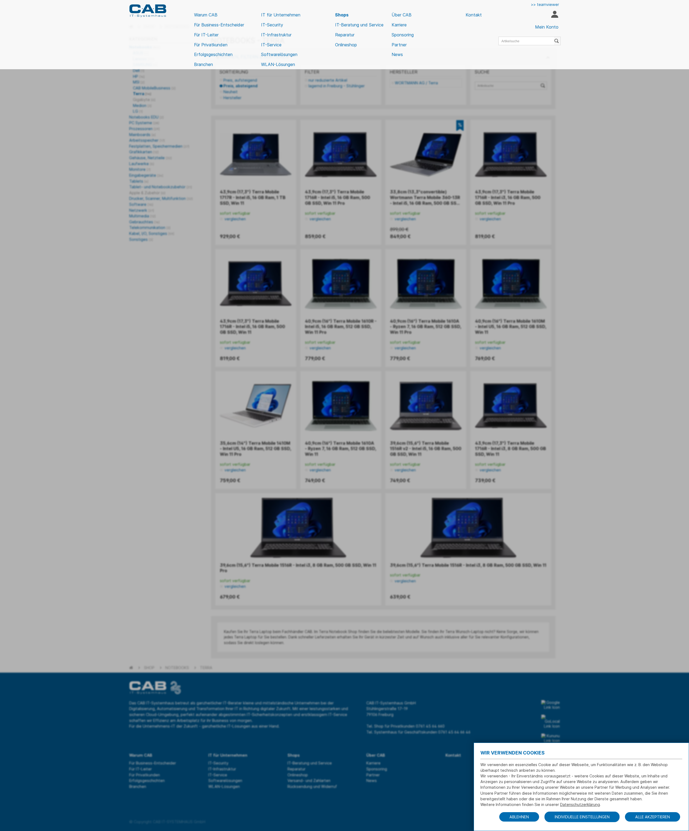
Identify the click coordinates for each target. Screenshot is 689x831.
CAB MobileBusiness (154, 88)
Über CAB (402, 15)
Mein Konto (546, 27)
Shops (342, 15)
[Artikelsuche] (557, 41)
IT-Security (272, 24)
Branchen (203, 64)
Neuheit (230, 91)
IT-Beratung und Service (359, 24)
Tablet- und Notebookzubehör (160, 187)
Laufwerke (141, 163)
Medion (142, 105)
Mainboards (142, 134)
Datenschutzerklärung (580, 804)
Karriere (399, 24)
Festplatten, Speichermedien (159, 146)
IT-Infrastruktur (276, 34)
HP (139, 76)
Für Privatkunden (210, 44)
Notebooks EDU (146, 117)
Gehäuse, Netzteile (150, 157)
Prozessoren (144, 128)
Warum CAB (205, 15)
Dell (138, 70)
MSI (139, 82)
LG (138, 111)
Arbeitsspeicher (147, 140)
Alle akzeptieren (652, 817)
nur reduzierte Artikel (327, 80)
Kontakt (474, 15)
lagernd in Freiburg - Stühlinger (336, 86)
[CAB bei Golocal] (550, 722)
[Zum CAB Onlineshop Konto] (554, 15)
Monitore (139, 169)
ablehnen (519, 817)
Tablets (138, 181)
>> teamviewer (545, 4)
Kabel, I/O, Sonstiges (151, 233)
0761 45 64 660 (430, 726)
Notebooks (177, 667)
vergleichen (234, 219)
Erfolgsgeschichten (213, 54)
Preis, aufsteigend (240, 80)
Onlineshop (346, 44)
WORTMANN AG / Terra (416, 83)
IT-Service (271, 44)
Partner (399, 44)
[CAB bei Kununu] (550, 738)
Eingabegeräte (146, 175)
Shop (149, 667)
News (397, 54)
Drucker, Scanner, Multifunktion (161, 198)
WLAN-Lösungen (278, 64)
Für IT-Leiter (206, 34)
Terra (142, 93)
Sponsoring (403, 34)
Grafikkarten (144, 151)
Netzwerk (141, 210)
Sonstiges (141, 239)
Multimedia (142, 216)
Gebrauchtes (144, 222)
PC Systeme (144, 122)
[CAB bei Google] (550, 705)
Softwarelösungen (279, 54)
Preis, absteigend (240, 86)
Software (141, 204)
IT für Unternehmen (280, 15)
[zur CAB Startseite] (147, 10)
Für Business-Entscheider (219, 24)
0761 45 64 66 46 (454, 732)
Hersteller (232, 97)
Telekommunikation (149, 227)
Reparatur (344, 34)
